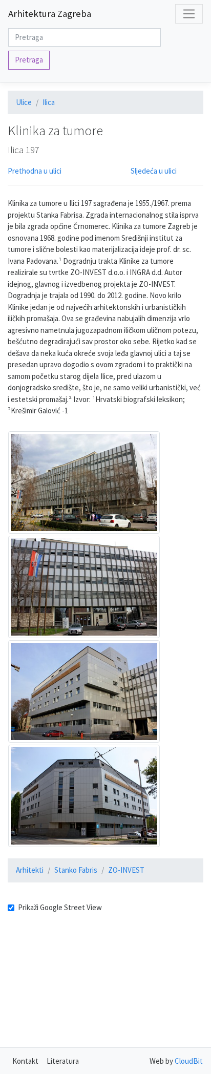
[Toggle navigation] (189, 14)
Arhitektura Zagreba (49, 13)
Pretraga (29, 60)
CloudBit (189, 1061)
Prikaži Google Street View (60, 907)
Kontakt (25, 1061)
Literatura (63, 1061)
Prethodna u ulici (34, 171)
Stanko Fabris (75, 870)
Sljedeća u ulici (154, 171)
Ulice (24, 102)
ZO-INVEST (126, 870)
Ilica (49, 102)
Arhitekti (30, 870)
